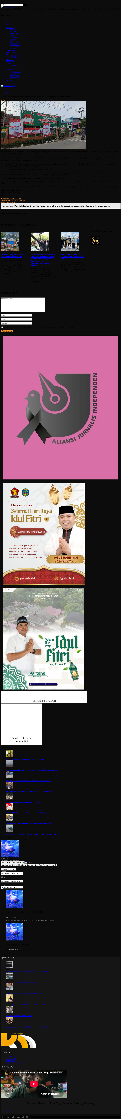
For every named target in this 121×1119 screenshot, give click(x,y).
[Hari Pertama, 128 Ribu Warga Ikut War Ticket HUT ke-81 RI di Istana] (9, 979)
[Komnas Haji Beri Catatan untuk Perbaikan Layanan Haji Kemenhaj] (9, 967)
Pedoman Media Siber (15, 1063)
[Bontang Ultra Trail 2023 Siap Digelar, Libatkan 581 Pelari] (73, 242)
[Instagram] (6, 1111)
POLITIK (13, 31)
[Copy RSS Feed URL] (2, 876)
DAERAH (13, 30)
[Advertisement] (60, 306)
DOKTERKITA (15, 56)
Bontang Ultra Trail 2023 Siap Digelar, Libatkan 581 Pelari (72, 257)
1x (36, 865)
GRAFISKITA (14, 71)
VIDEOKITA (14, 75)
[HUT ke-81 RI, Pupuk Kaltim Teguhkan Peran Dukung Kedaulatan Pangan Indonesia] (9, 810)
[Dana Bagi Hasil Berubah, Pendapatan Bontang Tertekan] (9, 777)
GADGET (13, 47)
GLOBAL (13, 48)
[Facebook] (6, 1109)
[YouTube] (6, 1113)
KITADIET (13, 58)
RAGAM (13, 41)
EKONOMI (14, 33)
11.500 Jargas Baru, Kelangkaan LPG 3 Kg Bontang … (26, 759)
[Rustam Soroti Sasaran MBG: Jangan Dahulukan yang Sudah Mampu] (9, 788)
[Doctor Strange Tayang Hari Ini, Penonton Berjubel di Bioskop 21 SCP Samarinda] (9, 1023)
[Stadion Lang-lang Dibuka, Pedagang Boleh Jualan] (13, 242)
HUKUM (13, 35)
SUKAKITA (9, 63)
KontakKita (10, 1061)
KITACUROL (10, 80)
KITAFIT (8, 54)
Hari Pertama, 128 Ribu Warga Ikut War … (23, 982)
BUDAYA (13, 39)
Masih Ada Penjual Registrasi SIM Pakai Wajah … (25, 993)
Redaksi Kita (11, 1059)
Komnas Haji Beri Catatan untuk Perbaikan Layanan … (28, 971)
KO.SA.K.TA (14, 77)
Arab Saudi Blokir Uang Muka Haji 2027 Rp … (23, 802)
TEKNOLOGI (15, 45)
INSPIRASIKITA (11, 50)
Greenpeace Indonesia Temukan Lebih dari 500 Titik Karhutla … (31, 770)
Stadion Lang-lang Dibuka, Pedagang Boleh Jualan (13, 256)
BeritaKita (8, 100)
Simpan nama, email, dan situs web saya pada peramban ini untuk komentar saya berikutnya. (39, 327)
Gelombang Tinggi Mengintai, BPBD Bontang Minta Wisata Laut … (32, 834)
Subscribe (5, 869)
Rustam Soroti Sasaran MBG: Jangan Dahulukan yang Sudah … (30, 791)
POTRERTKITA (15, 73)
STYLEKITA (14, 65)
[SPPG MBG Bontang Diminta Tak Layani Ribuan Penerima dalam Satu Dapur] (9, 820)
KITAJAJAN (10, 62)
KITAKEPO (9, 60)
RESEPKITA (14, 67)
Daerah (15, 100)
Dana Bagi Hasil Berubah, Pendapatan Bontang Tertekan (28, 781)
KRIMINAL (14, 37)
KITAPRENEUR (11, 52)
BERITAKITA (10, 28)
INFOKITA (9, 79)
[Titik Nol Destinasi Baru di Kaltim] (9, 1012)
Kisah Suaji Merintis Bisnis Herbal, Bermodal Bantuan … (28, 1005)
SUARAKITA (10, 69)
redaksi (3, 100)
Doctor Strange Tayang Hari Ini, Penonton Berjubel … (27, 1027)
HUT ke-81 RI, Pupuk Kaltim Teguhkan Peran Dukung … (27, 813)
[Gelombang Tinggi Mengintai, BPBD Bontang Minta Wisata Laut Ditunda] (9, 831)
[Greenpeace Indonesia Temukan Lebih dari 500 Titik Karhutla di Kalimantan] (9, 767)
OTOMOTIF (14, 43)
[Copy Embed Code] (2, 888)
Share (13, 869)
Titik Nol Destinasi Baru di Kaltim (19, 1016)
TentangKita (11, 1056)
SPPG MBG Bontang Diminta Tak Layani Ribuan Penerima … (29, 824)
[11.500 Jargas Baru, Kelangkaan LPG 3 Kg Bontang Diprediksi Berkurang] (9, 756)
